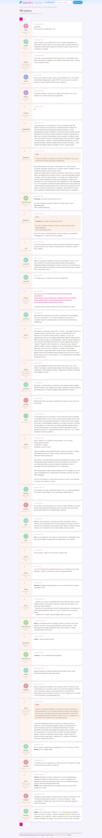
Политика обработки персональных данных (29, 835)
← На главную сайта (49, 2)
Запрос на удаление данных (47, 835)
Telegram (69, 835)
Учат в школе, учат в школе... (36, 7)
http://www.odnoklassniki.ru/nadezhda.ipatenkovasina (49, 569)
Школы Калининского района (50, 7)
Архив (20, 7)
